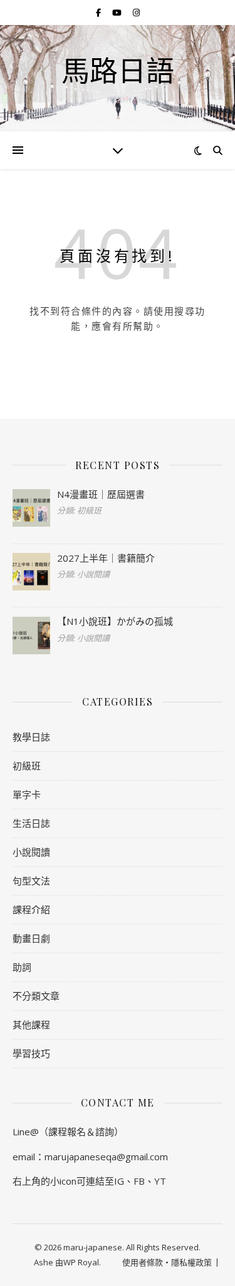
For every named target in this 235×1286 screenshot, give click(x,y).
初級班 (27, 765)
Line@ (26, 1131)
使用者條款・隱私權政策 (167, 1262)
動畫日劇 (31, 938)
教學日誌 (31, 737)
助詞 (22, 967)
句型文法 (31, 880)
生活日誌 (31, 823)
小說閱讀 (31, 852)
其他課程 (31, 1024)
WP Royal (81, 1262)
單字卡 (27, 794)
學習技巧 (31, 1053)
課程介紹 (31, 909)
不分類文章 (36, 996)
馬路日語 (117, 70)
